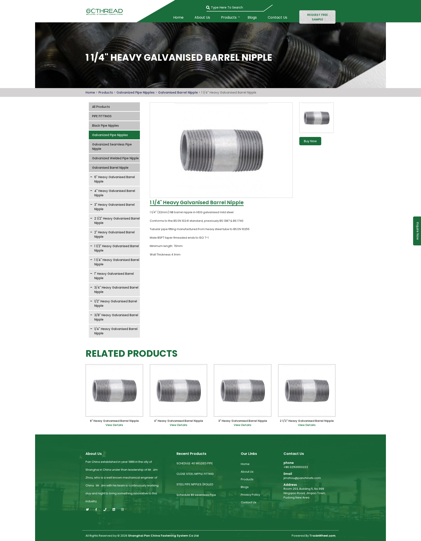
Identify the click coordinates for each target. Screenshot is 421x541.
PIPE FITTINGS (102, 116)
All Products (101, 107)
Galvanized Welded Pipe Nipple (115, 158)
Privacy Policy (250, 495)
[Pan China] (103, 11)
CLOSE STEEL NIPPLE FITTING (195, 474)
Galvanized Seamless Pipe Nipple (112, 146)
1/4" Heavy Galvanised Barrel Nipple (115, 331)
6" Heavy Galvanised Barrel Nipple (114, 179)
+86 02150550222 (296, 467)
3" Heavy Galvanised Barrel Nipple (114, 206)
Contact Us (277, 17)
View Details (114, 425)
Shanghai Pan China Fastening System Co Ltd (163, 536)
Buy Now (310, 141)
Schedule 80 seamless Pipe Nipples (196, 498)
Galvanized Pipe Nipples (135, 92)
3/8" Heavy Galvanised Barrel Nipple (116, 317)
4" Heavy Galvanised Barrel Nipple (114, 193)
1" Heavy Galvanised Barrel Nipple (114, 275)
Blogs (252, 17)
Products (229, 17)
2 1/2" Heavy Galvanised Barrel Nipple (117, 220)
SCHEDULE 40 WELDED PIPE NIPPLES (195, 466)
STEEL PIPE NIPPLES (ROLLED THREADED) (195, 487)
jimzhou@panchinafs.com (302, 478)
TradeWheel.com (322, 536)
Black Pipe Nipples (105, 125)
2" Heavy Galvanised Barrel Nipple (114, 234)
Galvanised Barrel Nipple (178, 92)
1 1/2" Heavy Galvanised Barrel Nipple (116, 248)
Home (178, 17)
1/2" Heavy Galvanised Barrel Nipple (115, 303)
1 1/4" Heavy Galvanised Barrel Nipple (116, 262)
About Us (202, 17)
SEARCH (210, 6)
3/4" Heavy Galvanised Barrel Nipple (116, 289)
